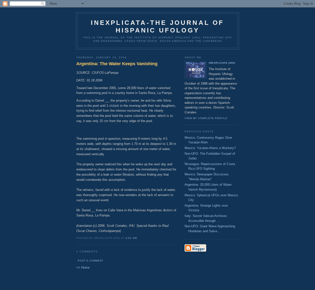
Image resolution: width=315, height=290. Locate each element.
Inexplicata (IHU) (222, 62)
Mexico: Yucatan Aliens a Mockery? (210, 148)
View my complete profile (206, 118)
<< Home (83, 267)
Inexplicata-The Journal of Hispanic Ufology (157, 26)
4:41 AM (131, 238)
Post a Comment (90, 260)
